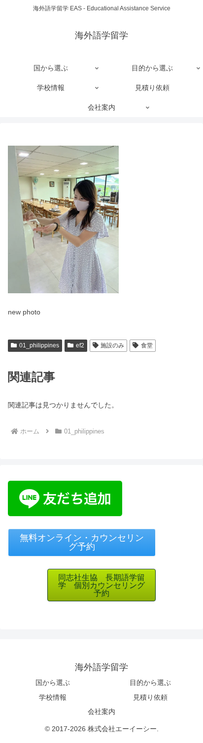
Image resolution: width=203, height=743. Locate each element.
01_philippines (39, 345)
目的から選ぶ (150, 682)
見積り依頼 (150, 697)
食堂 (147, 345)
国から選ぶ (52, 682)
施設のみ (112, 345)
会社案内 (101, 711)
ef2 (80, 345)
